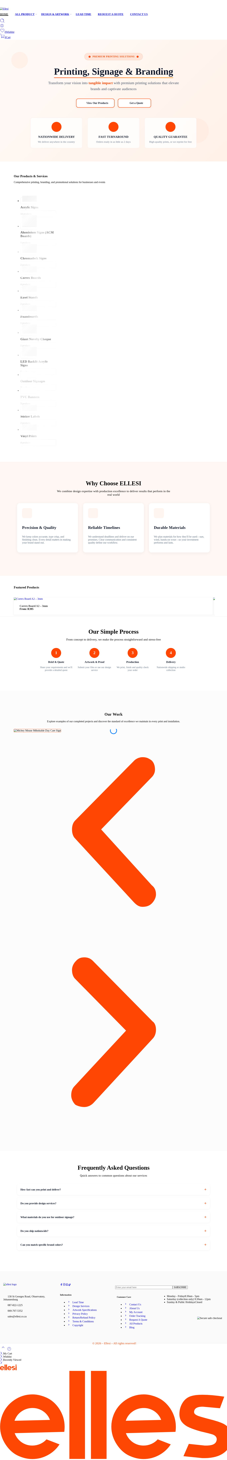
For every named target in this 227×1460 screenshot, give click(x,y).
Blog (131, 1327)
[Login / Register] (2, 26)
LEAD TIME (83, 14)
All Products (135, 1323)
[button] (113, 832)
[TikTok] (220, 4)
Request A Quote (138, 1319)
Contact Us (135, 1304)
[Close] (1, 1353)
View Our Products (97, 103)
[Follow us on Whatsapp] (67, 1285)
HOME (4, 14)
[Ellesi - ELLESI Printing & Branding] (4, 8)
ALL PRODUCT (25, 14)
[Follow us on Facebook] (61, 1285)
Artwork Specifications (84, 1310)
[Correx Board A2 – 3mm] (28, 598)
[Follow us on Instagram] (64, 1285)
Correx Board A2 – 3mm (34, 606)
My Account (135, 1312)
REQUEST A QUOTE (110, 14)
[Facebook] (214, 4)
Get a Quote (136, 103)
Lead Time (78, 1302)
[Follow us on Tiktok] (69, 1285)
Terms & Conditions (83, 1321)
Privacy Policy (80, 1313)
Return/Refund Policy (83, 1317)
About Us (134, 1308)
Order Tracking (137, 1316)
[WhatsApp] (225, 4)
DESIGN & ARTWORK (55, 14)
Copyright (77, 1325)
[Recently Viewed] (9, 1350)
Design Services (80, 1306)
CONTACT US (139, 14)
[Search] (2, 22)
